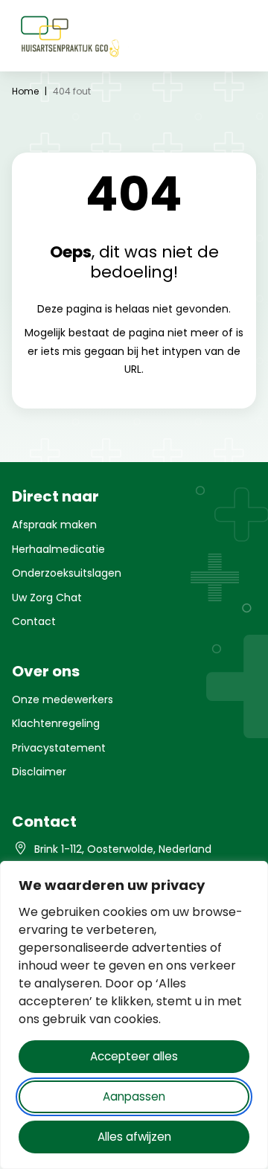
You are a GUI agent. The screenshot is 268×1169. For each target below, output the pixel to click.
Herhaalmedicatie (58, 549)
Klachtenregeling (56, 723)
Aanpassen (134, 1096)
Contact (34, 621)
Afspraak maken (54, 524)
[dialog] (134, 1015)
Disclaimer (39, 771)
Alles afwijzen (134, 1136)
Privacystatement (59, 747)
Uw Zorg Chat (47, 597)
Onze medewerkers (62, 699)
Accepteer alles (134, 1056)
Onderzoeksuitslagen (66, 573)
